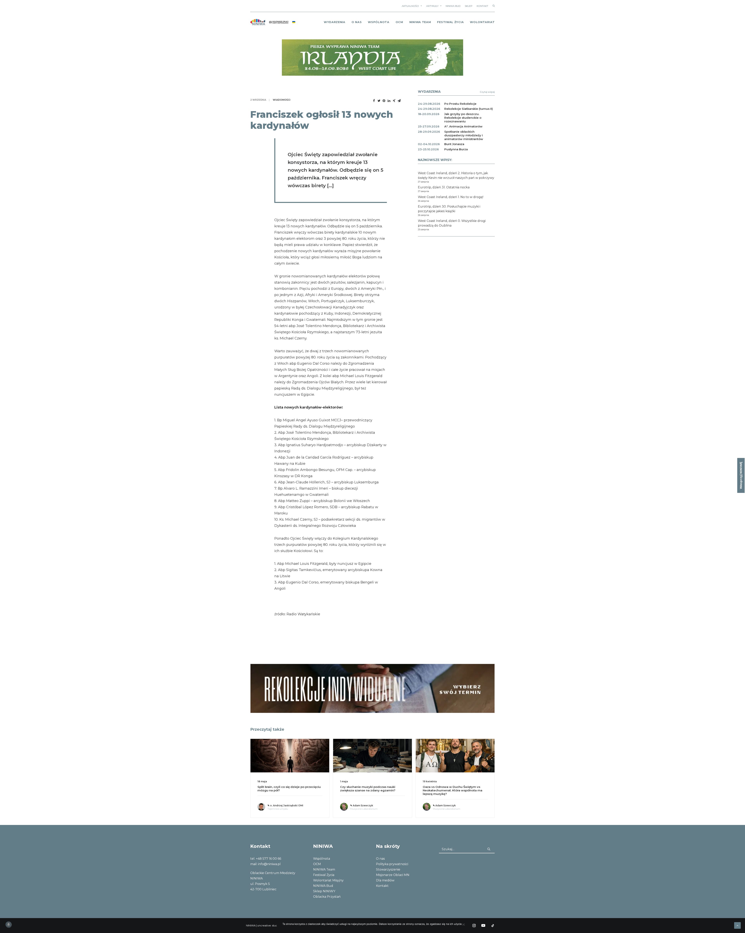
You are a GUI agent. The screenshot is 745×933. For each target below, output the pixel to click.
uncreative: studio (268, 925)
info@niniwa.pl (269, 864)
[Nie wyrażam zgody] (463, 924)
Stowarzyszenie (388, 869)
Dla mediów (385, 880)
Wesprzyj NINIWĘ (741, 475)
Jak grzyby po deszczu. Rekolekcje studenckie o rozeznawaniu (462, 117)
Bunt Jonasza (454, 144)
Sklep (468, 5)
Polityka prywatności (392, 864)
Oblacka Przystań (327, 896)
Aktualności (410, 5)
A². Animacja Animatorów (463, 126)
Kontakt (482, 5)
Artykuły (432, 5)
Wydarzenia (334, 22)
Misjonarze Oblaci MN (392, 875)
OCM (399, 22)
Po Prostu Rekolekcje (460, 104)
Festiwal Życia (450, 22)
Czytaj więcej (487, 91)
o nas (357, 22)
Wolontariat (482, 22)
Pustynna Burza (456, 149)
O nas (380, 858)
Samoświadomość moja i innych (447, 787)
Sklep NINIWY (324, 891)
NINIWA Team (420, 22)
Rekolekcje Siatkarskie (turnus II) (468, 109)
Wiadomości (281, 99)
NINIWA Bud (453, 5)
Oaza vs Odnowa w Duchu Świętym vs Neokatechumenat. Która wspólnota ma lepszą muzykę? (370, 790)
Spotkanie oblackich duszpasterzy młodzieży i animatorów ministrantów (463, 135)
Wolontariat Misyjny (328, 880)
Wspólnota (378, 22)
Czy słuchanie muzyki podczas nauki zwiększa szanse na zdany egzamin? (285, 788)
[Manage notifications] (8, 924)
